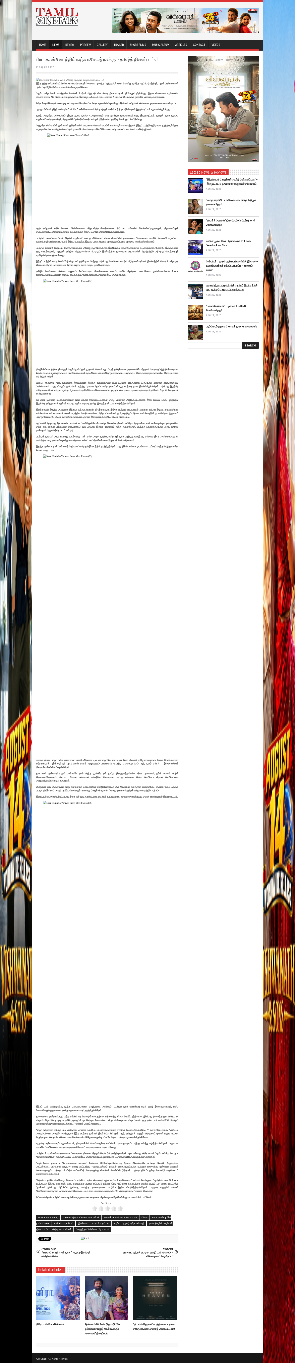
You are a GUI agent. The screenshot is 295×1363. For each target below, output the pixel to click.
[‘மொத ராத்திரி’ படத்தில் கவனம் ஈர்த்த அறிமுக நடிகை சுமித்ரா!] (195, 206)
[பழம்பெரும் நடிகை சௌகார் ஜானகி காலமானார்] (195, 332)
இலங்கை (83, 1223)
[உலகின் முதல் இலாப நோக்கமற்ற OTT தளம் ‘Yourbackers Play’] (195, 247)
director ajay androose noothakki (81, 1217)
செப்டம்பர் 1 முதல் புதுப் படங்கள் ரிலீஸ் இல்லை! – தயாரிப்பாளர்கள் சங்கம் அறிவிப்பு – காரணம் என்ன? (232, 265)
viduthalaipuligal (63, 1223)
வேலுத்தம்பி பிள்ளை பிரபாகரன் (92, 1229)
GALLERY (102, 45)
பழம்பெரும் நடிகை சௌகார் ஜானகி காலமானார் (231, 326)
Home (42, 45)
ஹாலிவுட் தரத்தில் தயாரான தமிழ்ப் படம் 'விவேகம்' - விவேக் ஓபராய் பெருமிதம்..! (148, 1252)
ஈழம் (116, 1223)
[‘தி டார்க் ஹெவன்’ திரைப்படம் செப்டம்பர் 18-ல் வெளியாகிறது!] (195, 226)
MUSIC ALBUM (160, 45)
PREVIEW (85, 45)
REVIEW (69, 45)
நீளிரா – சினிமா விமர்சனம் (50, 1324)
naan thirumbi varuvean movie (120, 1217)
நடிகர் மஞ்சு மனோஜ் (133, 1223)
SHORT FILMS (138, 45)
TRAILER (119, 45)
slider (144, 1217)
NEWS (55, 45)
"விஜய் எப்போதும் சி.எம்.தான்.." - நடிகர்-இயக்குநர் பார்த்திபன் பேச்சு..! (66, 1252)
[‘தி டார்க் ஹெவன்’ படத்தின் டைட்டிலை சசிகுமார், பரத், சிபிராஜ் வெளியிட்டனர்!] (156, 1298)
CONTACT (199, 45)
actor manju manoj (48, 1217)
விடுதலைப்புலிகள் (61, 1229)
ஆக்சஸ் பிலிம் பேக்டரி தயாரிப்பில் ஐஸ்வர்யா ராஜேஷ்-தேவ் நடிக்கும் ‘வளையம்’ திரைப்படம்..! (102, 1329)
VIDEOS (216, 45)
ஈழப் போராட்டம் (100, 1223)
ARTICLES (181, 45)
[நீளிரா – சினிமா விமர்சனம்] (59, 1298)
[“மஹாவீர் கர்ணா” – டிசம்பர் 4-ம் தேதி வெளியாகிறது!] (195, 312)
